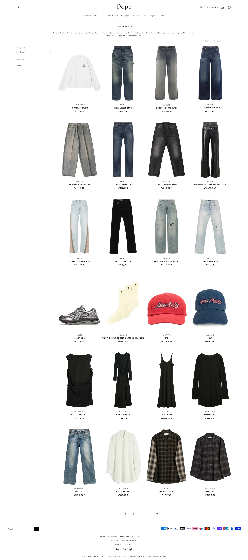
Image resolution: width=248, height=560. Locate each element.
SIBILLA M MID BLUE (123, 108)
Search (118, 544)
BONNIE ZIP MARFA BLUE (79, 261)
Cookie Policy (142, 536)
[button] (19, 7)
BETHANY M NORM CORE (210, 108)
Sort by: (208, 41)
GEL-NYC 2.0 (79, 338)
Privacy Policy (126, 536)
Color (19, 65)
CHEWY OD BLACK (123, 261)
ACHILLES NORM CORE (123, 184)
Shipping (114, 540)
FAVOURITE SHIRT (166, 491)
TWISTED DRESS (123, 415)
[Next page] (164, 514)
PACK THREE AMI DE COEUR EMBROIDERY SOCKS (123, 338)
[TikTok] (131, 551)
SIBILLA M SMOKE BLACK (166, 108)
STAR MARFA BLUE (210, 261)
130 (156, 514)
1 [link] (125, 514)
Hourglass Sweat (79, 108)
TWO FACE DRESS (210, 415)
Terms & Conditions (108, 536)
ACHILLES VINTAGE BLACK (167, 184)
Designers (21, 48)
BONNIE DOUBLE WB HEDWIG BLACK (210, 184)
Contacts (129, 544)
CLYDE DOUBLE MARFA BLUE (166, 261)
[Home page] (124, 7)
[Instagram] (117, 551)
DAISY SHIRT (210, 491)
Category (20, 59)
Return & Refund (129, 540)
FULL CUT (79, 491)
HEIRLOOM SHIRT (123, 491)
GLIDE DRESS (166, 415)
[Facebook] (124, 551)
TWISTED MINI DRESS (79, 415)
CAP (166, 338)
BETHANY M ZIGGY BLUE (79, 184)
